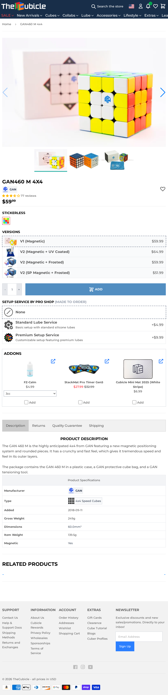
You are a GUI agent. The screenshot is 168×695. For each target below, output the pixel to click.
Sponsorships (40, 643)
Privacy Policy (40, 632)
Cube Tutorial (97, 628)
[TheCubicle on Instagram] (83, 667)
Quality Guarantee (67, 425)
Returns (38, 425)
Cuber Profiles (97, 638)
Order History (68, 617)
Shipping (96, 425)
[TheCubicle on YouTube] (90, 667)
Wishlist (65, 628)
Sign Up (125, 646)
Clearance (94, 623)
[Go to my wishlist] (155, 6)
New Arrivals (28, 15)
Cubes (50, 15)
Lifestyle (131, 15)
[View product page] (53, 361)
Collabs (69, 15)
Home (6, 24)
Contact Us (10, 617)
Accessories (107, 15)
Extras (150, 15)
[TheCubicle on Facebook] (75, 667)
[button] (5, 92)
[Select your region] (131, 6)
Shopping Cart (69, 633)
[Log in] (140, 6)
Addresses (66, 623)
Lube (86, 15)
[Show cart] (163, 6)
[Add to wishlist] (163, 189)
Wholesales (39, 638)
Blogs (91, 633)
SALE (6, 15)
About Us (37, 617)
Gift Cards (94, 617)
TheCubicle (21, 679)
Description (15, 425)
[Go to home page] (23, 6)
